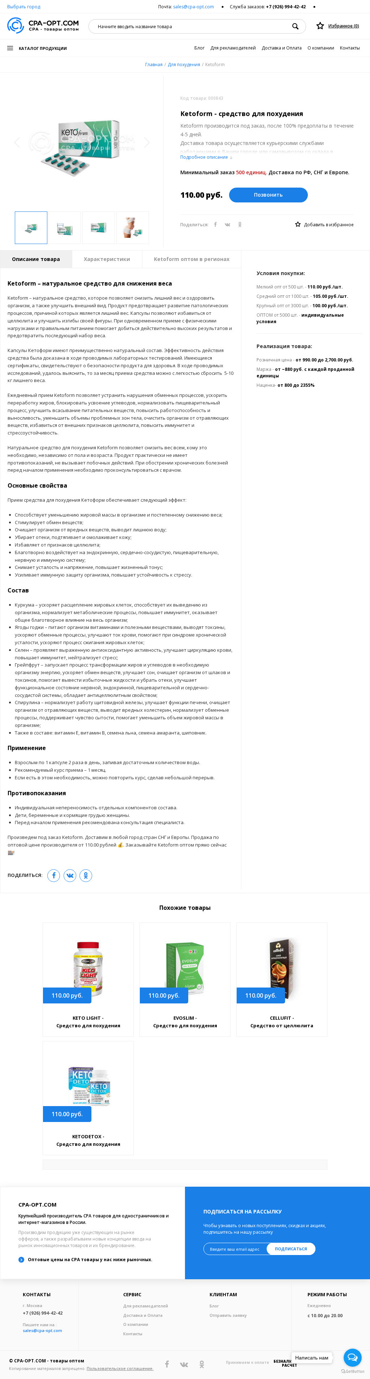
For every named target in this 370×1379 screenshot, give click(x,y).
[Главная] (42, 26)
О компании (320, 48)
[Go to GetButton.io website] (352, 1371)
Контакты (350, 48)
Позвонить (268, 194)
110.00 (67, 995)
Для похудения (184, 64)
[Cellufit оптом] (282, 969)
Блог (199, 48)
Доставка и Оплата (282, 48)
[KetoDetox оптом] (88, 1088)
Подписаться (291, 1248)
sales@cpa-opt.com (193, 7)
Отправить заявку (228, 1315)
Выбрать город (23, 7)
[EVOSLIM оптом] (185, 969)
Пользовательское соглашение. (120, 1368)
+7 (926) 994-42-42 (286, 7)
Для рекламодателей (233, 48)
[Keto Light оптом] (88, 969)
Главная (154, 64)
